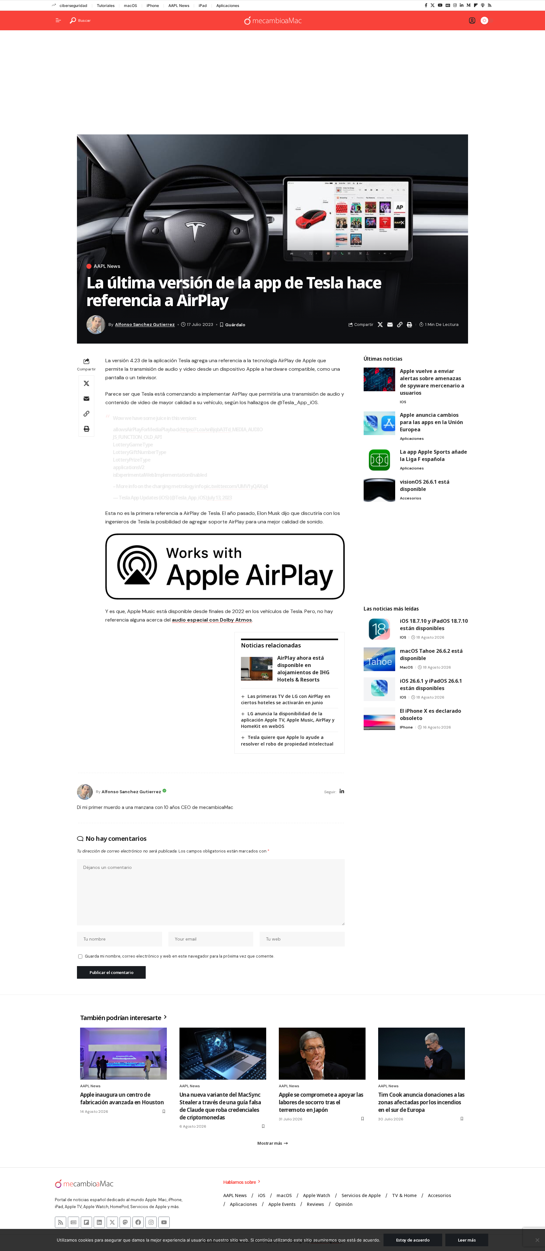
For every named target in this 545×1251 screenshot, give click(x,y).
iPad (203, 5)
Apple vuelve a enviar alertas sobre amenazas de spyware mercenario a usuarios (432, 382)
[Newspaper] (73, 1222)
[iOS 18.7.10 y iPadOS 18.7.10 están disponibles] (379, 629)
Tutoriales (105, 5)
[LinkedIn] (461, 5)
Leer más (467, 1240)
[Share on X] (380, 325)
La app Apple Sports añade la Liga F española (433, 455)
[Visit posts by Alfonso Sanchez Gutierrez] (85, 792)
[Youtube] (164, 1222)
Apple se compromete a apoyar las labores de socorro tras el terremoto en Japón (321, 1102)
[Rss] (489, 5)
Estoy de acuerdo (413, 1240)
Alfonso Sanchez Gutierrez (145, 324)
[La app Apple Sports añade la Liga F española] (379, 460)
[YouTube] (440, 5)
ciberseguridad (73, 5)
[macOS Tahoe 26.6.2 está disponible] (379, 659)
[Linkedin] (99, 1222)
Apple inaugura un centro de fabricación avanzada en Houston (122, 1098)
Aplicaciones (227, 5)
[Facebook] (426, 5)
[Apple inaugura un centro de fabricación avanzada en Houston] (123, 1054)
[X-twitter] (112, 1222)
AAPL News (178, 5)
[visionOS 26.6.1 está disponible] (379, 490)
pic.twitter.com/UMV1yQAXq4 (235, 486)
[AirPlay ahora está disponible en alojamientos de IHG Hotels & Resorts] (256, 669)
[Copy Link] (399, 325)
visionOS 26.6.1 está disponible (424, 485)
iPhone (153, 5)
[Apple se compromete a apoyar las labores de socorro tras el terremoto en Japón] (322, 1054)
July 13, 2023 (220, 497)
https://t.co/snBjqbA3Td (205, 429)
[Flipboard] (475, 5)
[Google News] (448, 5)
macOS (130, 5)
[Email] (389, 325)
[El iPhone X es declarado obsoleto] (379, 719)
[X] (432, 5)
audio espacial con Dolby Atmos (212, 620)
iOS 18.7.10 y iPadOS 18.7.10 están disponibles (434, 624)
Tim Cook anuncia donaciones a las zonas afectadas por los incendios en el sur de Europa (421, 1102)
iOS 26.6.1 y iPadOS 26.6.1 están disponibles (431, 684)
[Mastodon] (125, 1222)
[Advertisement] (272, 84)
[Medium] (468, 5)
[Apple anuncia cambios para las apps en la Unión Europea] (379, 423)
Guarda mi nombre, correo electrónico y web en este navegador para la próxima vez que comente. (179, 956)
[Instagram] (455, 5)
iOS (403, 401)
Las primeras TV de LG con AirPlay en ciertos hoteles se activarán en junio (285, 699)
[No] (537, 1240)
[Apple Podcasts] (482, 5)
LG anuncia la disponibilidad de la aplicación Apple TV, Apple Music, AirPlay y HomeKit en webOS (288, 720)
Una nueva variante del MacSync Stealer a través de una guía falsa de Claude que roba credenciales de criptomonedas (220, 1106)
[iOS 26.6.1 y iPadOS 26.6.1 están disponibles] (379, 689)
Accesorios (410, 498)
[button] (80, 20)
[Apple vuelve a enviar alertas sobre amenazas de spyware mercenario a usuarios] (379, 379)
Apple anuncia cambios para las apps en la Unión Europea (431, 422)
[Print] (409, 325)
